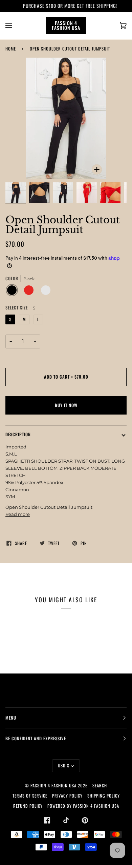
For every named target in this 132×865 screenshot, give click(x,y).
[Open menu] (15, 25)
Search (99, 785)
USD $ (63, 765)
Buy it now (66, 405)
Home (10, 48)
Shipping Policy (103, 795)
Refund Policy (28, 806)
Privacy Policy (67, 795)
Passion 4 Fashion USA (53, 785)
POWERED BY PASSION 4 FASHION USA (83, 806)
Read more (17, 514)
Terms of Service (30, 795)
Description (18, 434)
